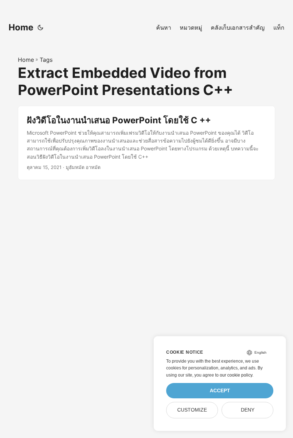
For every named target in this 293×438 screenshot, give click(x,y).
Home (21, 27)
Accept (220, 390)
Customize (192, 410)
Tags (46, 59)
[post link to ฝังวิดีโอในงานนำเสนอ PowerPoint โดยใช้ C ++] (146, 143)
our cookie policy (236, 375)
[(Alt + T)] (40, 27)
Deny (247, 410)
